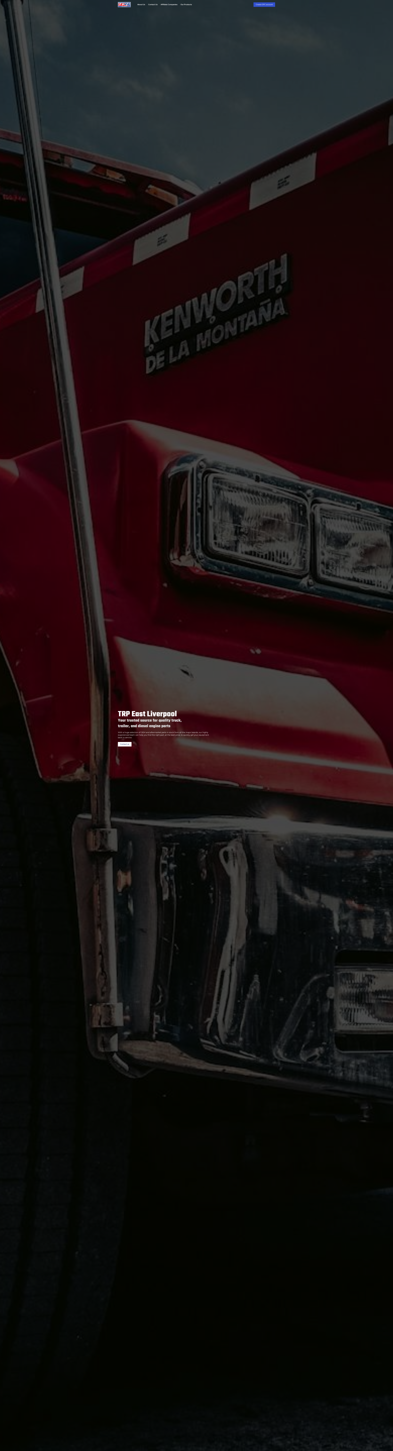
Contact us (124, 744)
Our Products (186, 5)
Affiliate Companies (169, 5)
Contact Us (153, 5)
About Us (141, 5)
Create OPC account (264, 5)
